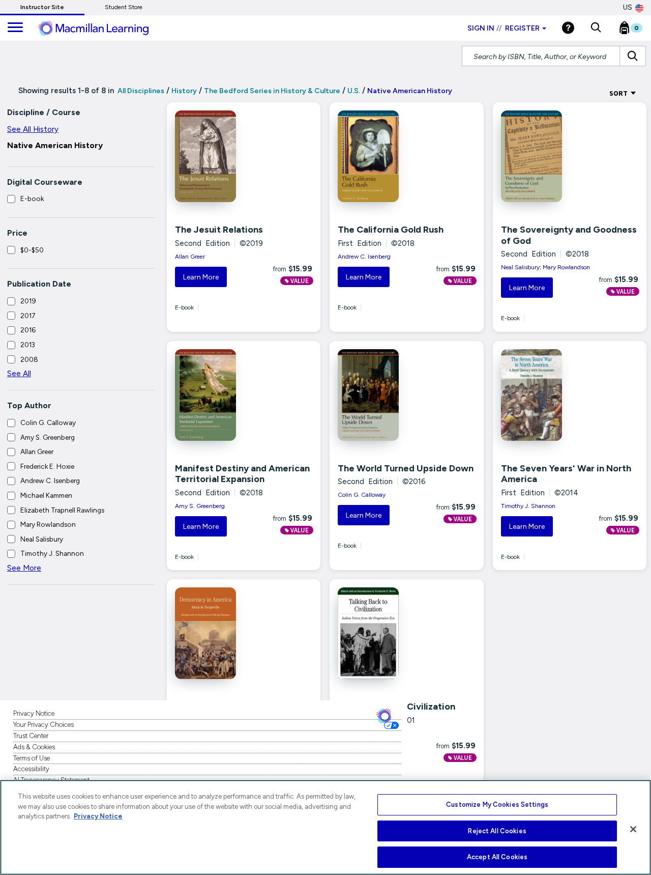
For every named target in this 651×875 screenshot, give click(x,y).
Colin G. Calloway (48, 422)
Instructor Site (42, 7)
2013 (27, 345)
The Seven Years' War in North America (566, 474)
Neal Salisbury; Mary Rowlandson (545, 267)
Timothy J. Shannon (52, 553)
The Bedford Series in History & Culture (272, 91)
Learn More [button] (201, 277)
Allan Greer (36, 451)
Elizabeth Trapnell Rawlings (62, 510)
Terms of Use (31, 758)
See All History (32, 129)
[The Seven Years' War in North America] (544, 395)
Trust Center (30, 736)
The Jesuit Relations (219, 229)
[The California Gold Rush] (381, 156)
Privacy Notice (33, 713)
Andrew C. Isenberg (50, 480)
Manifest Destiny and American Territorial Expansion (242, 474)
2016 (28, 330)
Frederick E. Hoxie (47, 466)
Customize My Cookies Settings (497, 804)
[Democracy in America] (218, 633)
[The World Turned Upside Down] (381, 395)
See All (19, 373)
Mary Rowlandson (48, 524)
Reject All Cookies (497, 831)
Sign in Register (503, 28)
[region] (325, 827)
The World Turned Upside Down (406, 468)
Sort (619, 93)
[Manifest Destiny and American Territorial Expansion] (218, 395)
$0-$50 (32, 250)
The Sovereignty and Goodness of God (569, 235)
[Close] (633, 829)
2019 (28, 301)
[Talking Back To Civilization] (381, 633)
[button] (596, 28)
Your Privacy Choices (43, 724)
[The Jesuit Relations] (218, 156)
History (184, 91)
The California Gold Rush (390, 229)
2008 (29, 359)
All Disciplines (140, 91)
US (627, 7)
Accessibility (31, 769)
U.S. (353, 91)
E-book (32, 198)
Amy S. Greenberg (47, 437)
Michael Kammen (46, 495)
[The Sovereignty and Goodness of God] (544, 156)
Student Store (123, 7)
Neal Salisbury (41, 539)
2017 (28, 316)
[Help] (568, 27)
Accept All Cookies (497, 857)
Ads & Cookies (34, 747)
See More (24, 568)
